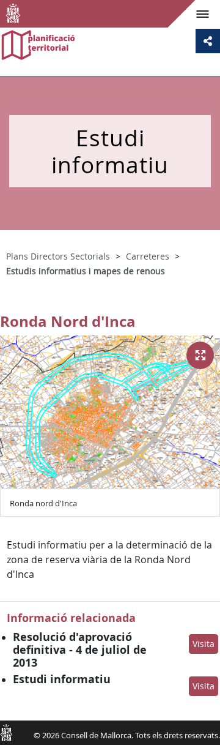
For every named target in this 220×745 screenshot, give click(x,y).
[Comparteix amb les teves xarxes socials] (208, 41)
